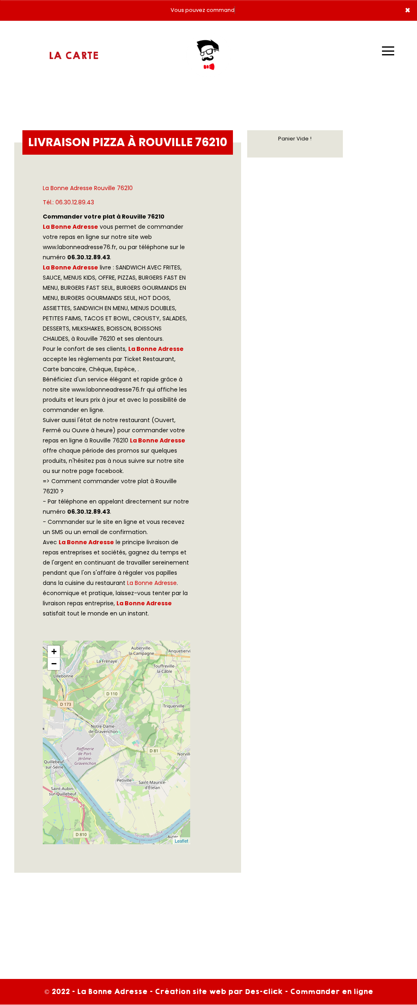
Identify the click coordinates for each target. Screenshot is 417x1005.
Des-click (264, 991)
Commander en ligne (331, 991)
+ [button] (54, 651)
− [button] (54, 664)
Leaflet (181, 840)
